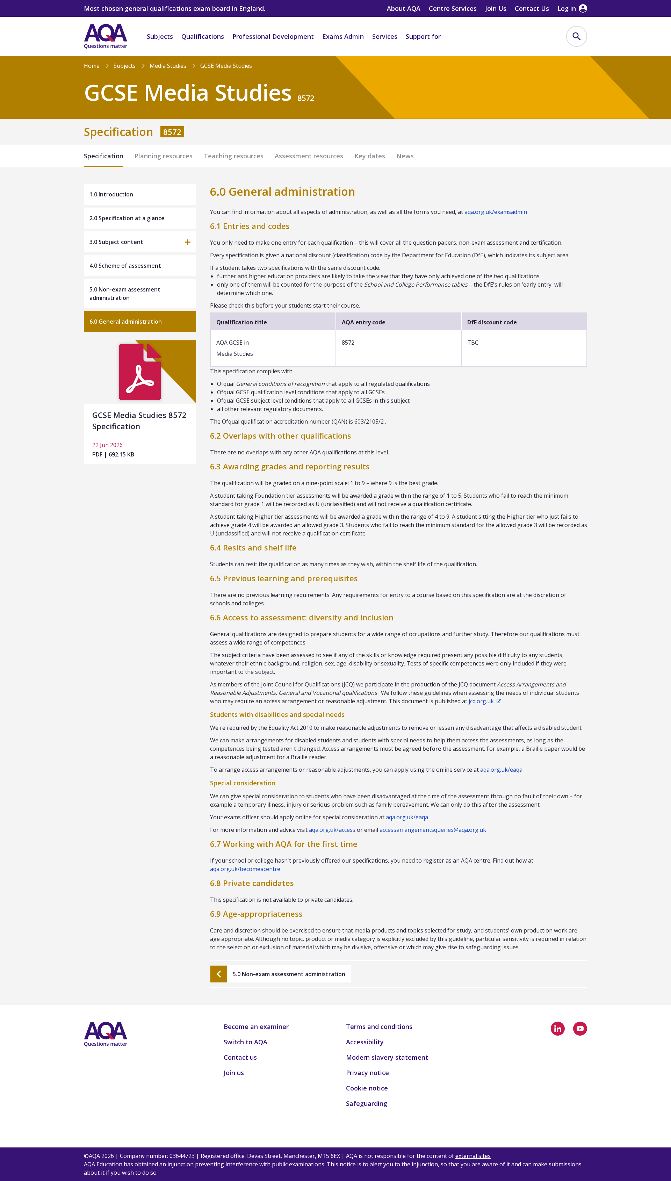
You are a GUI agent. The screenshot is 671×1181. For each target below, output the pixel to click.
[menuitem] (576, 36)
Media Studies (168, 66)
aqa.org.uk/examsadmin (495, 212)
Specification (103, 156)
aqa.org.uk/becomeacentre (245, 869)
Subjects (160, 36)
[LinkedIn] (558, 1029)
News (405, 156)
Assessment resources (309, 156)
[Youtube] (580, 1029)
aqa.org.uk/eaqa (501, 769)
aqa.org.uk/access (332, 830)
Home (92, 66)
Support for (423, 36)
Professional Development (273, 36)
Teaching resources (234, 156)
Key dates (369, 156)
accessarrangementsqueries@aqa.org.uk (433, 830)
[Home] (105, 36)
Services (384, 36)
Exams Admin (343, 36)
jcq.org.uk (481, 701)
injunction (180, 1164)
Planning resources (164, 156)
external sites (473, 1156)
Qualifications (202, 36)
